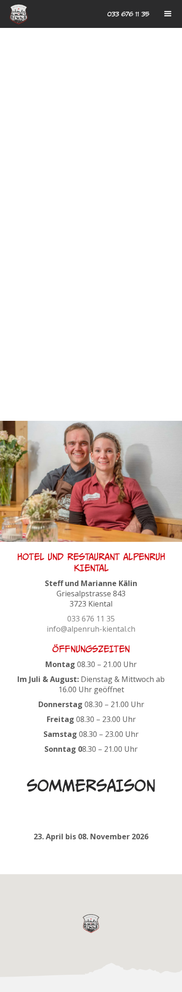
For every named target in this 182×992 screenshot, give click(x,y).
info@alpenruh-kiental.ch (91, 629)
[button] (168, 14)
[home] (18, 14)
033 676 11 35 (128, 14)
